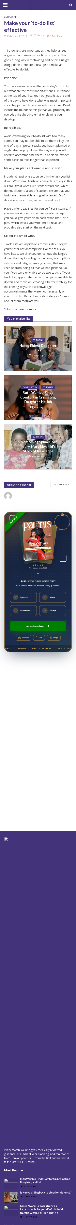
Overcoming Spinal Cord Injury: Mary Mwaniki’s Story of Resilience (38, 446)
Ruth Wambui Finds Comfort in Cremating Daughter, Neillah (38, 397)
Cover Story (30, 387)
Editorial (10, 16)
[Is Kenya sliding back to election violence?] (11, 1197)
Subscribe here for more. (20, 309)
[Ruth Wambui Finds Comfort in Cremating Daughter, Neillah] (11, 1183)
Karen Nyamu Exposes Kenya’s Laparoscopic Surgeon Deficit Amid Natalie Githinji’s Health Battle (41, 1209)
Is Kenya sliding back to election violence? (46, 1192)
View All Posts (61, 484)
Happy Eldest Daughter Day (38, 347)
